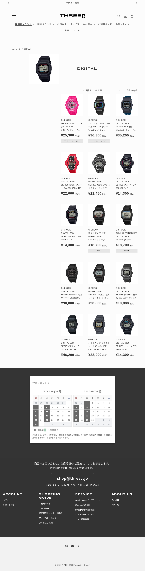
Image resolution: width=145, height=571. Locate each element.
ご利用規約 (44, 508)
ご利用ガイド (45, 503)
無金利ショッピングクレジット (88, 500)
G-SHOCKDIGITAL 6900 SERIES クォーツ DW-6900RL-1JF (126, 183)
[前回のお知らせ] (8, 3)
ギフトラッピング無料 (85, 514)
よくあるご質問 (46, 522)
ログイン (7, 500)
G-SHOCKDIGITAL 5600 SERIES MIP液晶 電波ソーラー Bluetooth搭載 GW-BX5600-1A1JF (71, 293)
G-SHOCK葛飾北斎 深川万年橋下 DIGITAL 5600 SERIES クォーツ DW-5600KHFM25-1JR (126, 235)
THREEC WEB (67, 565)
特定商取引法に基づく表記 (50, 513)
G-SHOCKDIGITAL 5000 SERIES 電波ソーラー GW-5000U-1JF (71, 345)
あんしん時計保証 (83, 504)
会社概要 (115, 500)
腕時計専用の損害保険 (85, 509)
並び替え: (87, 90)
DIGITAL (26, 49)
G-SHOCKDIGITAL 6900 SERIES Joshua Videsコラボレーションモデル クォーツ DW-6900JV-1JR (99, 183)
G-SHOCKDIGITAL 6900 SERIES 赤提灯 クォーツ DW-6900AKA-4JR (71, 183)
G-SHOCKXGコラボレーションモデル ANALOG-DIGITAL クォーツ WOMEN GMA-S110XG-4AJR (72, 125)
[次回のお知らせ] (137, 3)
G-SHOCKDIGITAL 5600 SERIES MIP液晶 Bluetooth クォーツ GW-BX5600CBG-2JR (126, 125)
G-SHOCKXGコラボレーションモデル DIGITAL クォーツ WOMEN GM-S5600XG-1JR (99, 125)
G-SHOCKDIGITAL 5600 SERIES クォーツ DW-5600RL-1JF (71, 235)
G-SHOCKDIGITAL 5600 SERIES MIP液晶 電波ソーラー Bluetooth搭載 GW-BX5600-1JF (98, 293)
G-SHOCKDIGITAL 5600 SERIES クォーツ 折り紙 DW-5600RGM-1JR (126, 293)
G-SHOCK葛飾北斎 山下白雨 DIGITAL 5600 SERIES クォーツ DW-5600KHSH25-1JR (99, 235)
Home (14, 49)
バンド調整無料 (82, 519)
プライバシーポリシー (48, 517)
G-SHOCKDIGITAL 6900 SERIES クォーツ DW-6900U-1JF (126, 345)
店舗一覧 (115, 504)
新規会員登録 (8, 504)
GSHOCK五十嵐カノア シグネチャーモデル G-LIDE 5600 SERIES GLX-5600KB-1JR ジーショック (99, 345)
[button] (13, 16)
